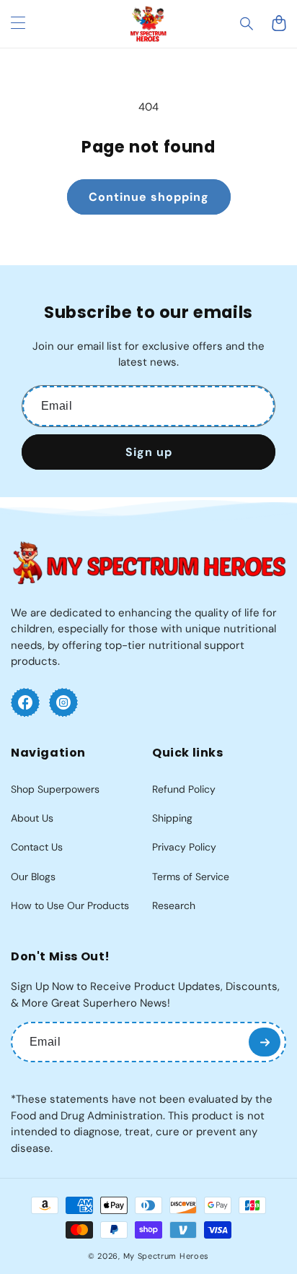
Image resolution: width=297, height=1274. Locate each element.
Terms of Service (190, 876)
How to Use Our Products (70, 905)
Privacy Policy (184, 846)
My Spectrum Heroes (166, 1256)
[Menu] (18, 24)
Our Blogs (33, 876)
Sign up (148, 452)
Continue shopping (149, 197)
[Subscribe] (264, 1042)
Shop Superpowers (55, 789)
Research (173, 905)
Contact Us (37, 846)
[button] (247, 24)
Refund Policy (184, 789)
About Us (32, 818)
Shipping (172, 818)
